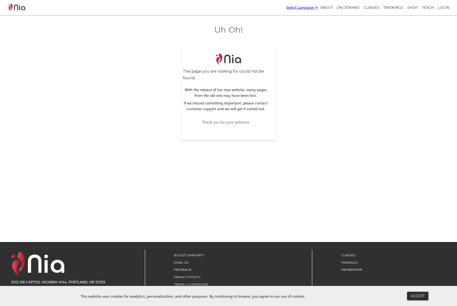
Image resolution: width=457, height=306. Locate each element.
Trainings (393, 7)
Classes (371, 7)
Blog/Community (189, 255)
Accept (418, 296)
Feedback (182, 269)
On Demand (348, 7)
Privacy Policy (187, 277)
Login (443, 7)
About (326, 7)
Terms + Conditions (191, 284)
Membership (352, 269)
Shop (412, 7)
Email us (181, 262)
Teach (428, 7)
